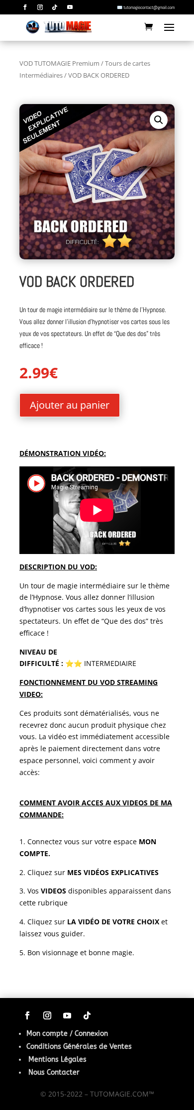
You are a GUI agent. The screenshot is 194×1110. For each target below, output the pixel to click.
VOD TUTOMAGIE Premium (59, 63)
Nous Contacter (54, 1072)
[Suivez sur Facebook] (24, 7)
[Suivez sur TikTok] (54, 7)
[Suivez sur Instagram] (39, 7)
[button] (159, 120)
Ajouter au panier (69, 405)
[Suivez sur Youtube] (69, 7)
